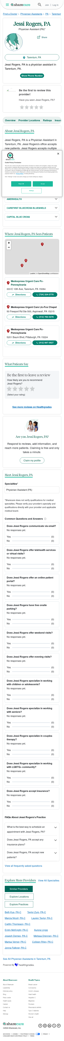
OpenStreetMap (43, 273)
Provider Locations (29, 120)
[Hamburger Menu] (8, 4)
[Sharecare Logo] (20, 4)
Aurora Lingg (41, 930)
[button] (44, 518)
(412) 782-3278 (46, 316)
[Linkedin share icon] (49, 1026)
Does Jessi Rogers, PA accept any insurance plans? (25, 842)
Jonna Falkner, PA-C (15, 947)
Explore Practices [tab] (19, 904)
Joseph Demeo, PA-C (16, 936)
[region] (32, 173)
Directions (20, 294)
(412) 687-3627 (46, 342)
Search (40, 4)
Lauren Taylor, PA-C (42, 918)
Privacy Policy (19, 173)
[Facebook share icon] (40, 1026)
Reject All (21, 184)
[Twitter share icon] (54, 1026)
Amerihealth (14, 199)
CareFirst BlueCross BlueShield (26, 207)
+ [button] (9, 243)
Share (44, 37)
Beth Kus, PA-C (13, 912)
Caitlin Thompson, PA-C (17, 924)
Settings (31, 190)
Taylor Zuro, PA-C (36, 912)
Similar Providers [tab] (19, 889)
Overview (10, 120)
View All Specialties (48, 880)
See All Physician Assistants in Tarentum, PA (26, 959)
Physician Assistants (31, 14)
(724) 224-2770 (46, 294)
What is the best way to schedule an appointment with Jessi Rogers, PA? (26, 829)
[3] (31, 106)
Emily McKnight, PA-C (16, 930)
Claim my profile (32, 460)
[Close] (58, 153)
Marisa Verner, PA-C (15, 941)
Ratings (47, 120)
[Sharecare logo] (32, 1024)
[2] (26, 106)
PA (47, 14)
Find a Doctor (10, 14)
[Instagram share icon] (45, 1026)
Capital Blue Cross (18, 216)
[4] (36, 106)
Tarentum (56, 14)
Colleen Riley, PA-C (42, 941)
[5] (41, 106)
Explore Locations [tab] (19, 896)
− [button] (9, 247)
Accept (43, 184)
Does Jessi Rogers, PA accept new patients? (25, 855)
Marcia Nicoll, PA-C (15, 918)
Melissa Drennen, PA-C (46, 936)
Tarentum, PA (33, 57)
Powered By (8, 964)
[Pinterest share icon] (58, 1026)
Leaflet (32, 273)
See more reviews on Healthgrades (32, 407)
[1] (21, 106)
